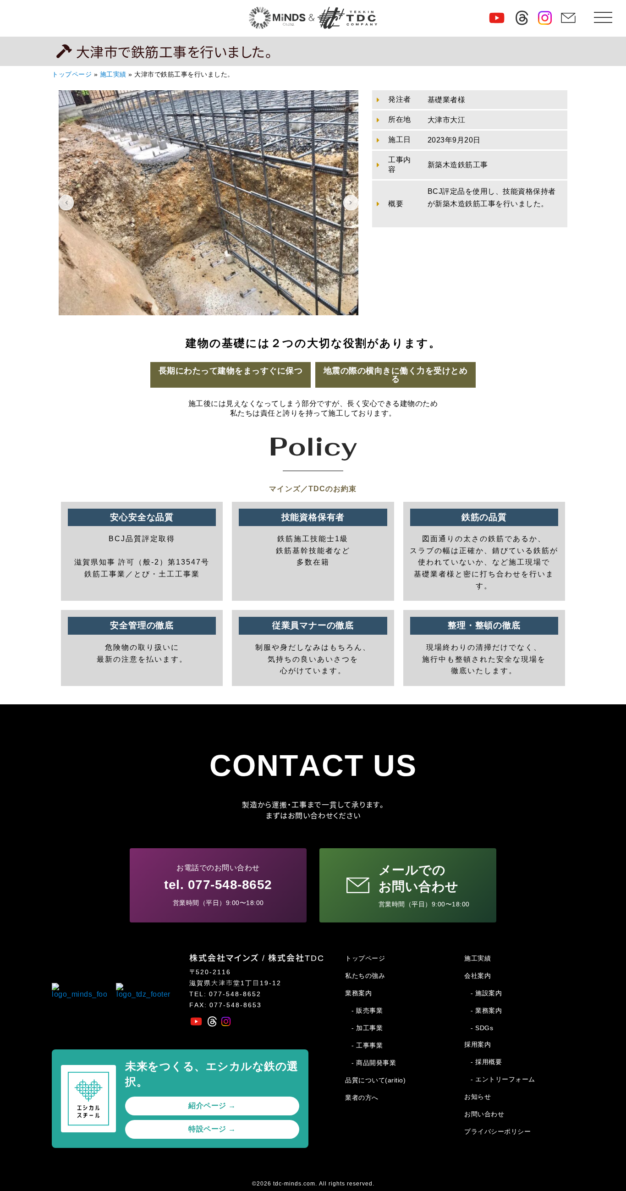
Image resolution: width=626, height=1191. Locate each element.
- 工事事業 (367, 1045)
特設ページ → (212, 1129)
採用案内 (477, 1044)
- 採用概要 (486, 1061)
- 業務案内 (486, 1010)
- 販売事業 (367, 1010)
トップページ (72, 74)
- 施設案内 (486, 993)
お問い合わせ (484, 1114)
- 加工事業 (367, 1028)
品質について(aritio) (375, 1080)
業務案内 (358, 993)
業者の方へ (362, 1097)
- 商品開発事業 (373, 1062)
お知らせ (477, 1096)
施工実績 (113, 74)
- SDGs (482, 1028)
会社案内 (477, 975)
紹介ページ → (212, 1105)
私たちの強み (365, 975)
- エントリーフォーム (503, 1079)
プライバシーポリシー (497, 1131)
